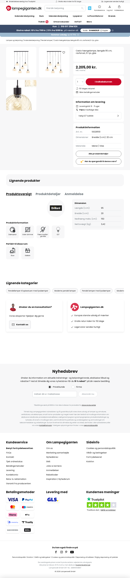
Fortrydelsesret (94, 457)
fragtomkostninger (83, 565)
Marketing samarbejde (57, 452)
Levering (10, 470)
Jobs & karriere (54, 465)
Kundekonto (12, 474)
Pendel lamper (46, 40)
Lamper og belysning (14, 40)
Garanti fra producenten (18, 483)
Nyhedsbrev (52, 457)
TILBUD (41, 21)
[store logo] (24, 8)
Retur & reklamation (16, 479)
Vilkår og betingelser (96, 452)
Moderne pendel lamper (65, 291)
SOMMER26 (95, 30)
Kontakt (10, 457)
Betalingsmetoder (15, 465)
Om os (49, 448)
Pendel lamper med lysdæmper (96, 291)
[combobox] (65, 8)
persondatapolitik (91, 425)
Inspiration (51, 479)
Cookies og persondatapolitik (101, 448)
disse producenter (89, 405)
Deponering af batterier (85, 557)
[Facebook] (57, 552)
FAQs (8, 452)
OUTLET (78, 21)
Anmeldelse (74, 194)
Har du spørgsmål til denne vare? (101, 161)
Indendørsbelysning (32, 40)
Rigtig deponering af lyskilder (106, 557)
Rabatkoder (52, 474)
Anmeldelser (52, 470)
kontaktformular (45, 425)
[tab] (19, 194)
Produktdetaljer (48, 194)
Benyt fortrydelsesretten (19, 448)
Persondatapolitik (19, 557)
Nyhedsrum (64, 479)
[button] (21, 95)
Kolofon (90, 461)
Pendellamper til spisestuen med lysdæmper (28, 291)
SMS (48, 461)
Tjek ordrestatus (14, 461)
